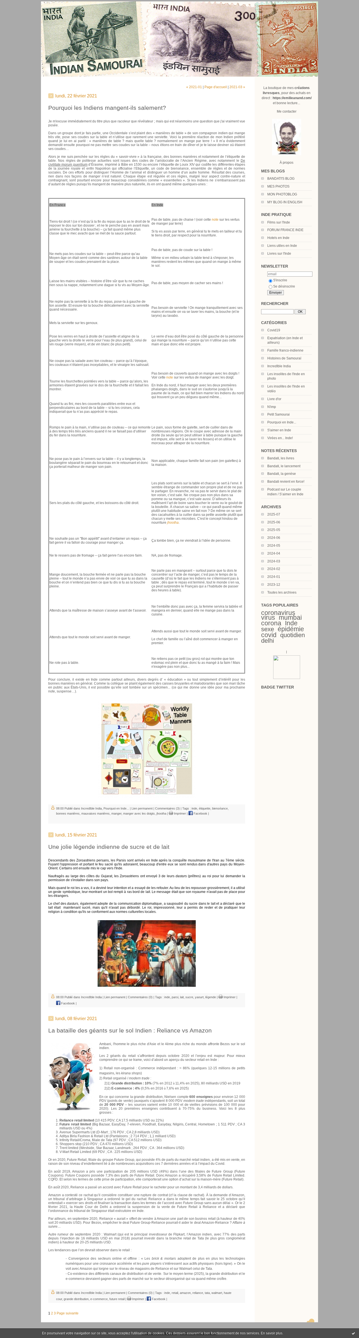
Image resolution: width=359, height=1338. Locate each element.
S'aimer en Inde (279, 430)
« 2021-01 (194, 87)
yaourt (199, 997)
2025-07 (273, 514)
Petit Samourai (278, 414)
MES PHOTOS (278, 186)
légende (210, 997)
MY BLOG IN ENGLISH (284, 202)
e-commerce (99, 1299)
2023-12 (273, 585)
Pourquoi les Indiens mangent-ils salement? (107, 107)
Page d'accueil (215, 87)
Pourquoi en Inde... (281, 422)
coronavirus (278, 612)
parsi (175, 997)
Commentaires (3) (167, 808)
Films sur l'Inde (278, 222)
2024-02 (273, 569)
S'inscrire (280, 280)
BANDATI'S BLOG (280, 179)
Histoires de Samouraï (284, 358)
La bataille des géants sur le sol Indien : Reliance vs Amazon (130, 1030)
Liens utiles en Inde (282, 246)
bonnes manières (68, 813)
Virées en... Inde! (280, 438)
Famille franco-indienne (285, 350)
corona (271, 623)
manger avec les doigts (139, 813)
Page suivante (68, 1313)
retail (175, 1292)
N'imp (271, 407)
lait (182, 997)
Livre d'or (274, 399)
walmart (216, 1292)
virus (268, 617)
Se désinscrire (284, 286)
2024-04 (273, 553)
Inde (291, 623)
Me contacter (286, 111)
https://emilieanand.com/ (292, 98)
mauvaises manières (95, 813)
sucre (189, 997)
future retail (117, 1299)
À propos (286, 163)
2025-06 (273, 522)
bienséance (220, 808)
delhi (267, 640)
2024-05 (273, 546)
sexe (267, 629)
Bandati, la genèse (281, 474)
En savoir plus (271, 1333)
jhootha (161, 813)
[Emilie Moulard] (287, 678)
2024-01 (273, 577)
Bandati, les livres (280, 458)
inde (194, 808)
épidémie (291, 629)
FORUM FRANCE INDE (285, 230)
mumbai (290, 617)
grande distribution (76, 1299)
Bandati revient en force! (285, 482)
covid (269, 635)
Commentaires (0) (140, 997)
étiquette (204, 808)
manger (116, 813)
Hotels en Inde (278, 238)
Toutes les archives (281, 592)
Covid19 (273, 330)
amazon (185, 1292)
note (215, 220)
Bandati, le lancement (283, 466)
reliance (197, 1292)
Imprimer (179, 813)
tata (207, 1292)
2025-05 (273, 530)
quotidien (292, 635)
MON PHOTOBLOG (282, 194)
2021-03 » (237, 87)
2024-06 (273, 538)
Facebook (200, 813)
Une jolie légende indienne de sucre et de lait (108, 847)
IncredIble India (279, 366)
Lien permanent (142, 808)
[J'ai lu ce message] (353, 1333)
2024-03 (273, 561)
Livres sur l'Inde (279, 254)
